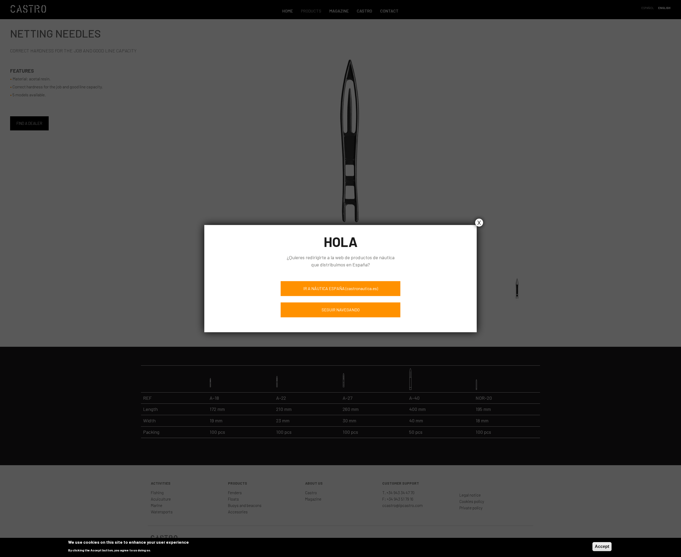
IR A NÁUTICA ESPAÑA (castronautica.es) (340, 288)
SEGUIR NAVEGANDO (341, 309)
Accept (602, 546)
